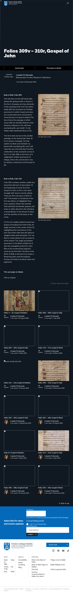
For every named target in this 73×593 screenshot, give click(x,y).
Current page (19, 68)
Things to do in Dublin (57, 560)
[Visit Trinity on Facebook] (58, 550)
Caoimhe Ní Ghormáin (24, 75)
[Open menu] (68, 3)
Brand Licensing (21, 564)
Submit (31, 534)
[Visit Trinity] (13, 3)
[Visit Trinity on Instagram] (53, 550)
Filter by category (10, 278)
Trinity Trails (6, 568)
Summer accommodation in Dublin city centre (38, 574)
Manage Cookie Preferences (55, 589)
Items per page (62, 283)
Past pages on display (54, 68)
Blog (20, 567)
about (21, 557)
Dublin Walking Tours (57, 565)
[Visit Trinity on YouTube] (63, 550)
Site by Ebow (66, 589)
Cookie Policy (28, 589)
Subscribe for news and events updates (14, 522)
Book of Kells (6, 562)
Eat (12, 567)
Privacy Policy (42, 524)
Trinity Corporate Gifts (58, 569)
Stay (5, 571)
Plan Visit (35, 569)
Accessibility (22, 560)
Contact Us (29, 590)
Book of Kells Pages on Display (40, 566)
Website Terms (44, 589)
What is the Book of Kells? (39, 561)
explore (35, 557)
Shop (12, 560)
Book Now (53, 545)
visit (6, 557)
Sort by (53, 283)
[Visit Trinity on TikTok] (68, 550)
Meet (12, 571)
